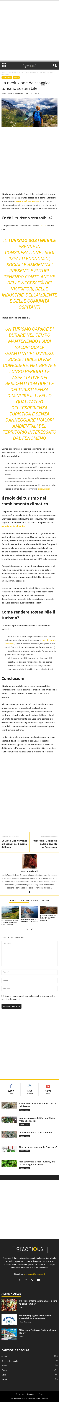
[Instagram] (27, 1280)
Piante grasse (24, 1110)
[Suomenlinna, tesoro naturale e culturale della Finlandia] (10, 912)
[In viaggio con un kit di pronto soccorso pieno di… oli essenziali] (48, 910)
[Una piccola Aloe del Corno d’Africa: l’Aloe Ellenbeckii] (9, 1120)
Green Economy (25, 1322)
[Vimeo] (33, 1280)
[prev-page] (27, 929)
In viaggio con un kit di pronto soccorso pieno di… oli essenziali (48, 918)
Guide (4, 1356)
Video (41, 1394)
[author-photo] (29, 861)
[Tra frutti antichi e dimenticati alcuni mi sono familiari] (9, 1305)
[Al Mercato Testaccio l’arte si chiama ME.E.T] (9, 1334)
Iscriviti (48, 1085)
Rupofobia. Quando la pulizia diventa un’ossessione (45, 844)
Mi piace (11, 1085)
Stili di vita (12, 72)
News (4, 1375)
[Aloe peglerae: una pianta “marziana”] (9, 1149)
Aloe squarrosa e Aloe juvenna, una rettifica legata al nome (37, 1163)
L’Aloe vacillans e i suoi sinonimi (35, 1132)
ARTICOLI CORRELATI (19, 900)
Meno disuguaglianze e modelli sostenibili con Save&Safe (35, 1317)
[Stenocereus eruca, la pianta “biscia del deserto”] (9, 1105)
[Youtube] (39, 1280)
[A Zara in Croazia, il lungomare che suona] (29, 912)
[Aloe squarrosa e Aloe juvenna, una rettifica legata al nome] (9, 1163)
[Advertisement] (29, 30)
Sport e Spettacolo (10, 1361)
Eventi (22, 1307)
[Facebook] (29, 892)
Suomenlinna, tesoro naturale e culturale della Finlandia (10, 922)
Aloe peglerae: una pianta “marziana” (38, 1147)
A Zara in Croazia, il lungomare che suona (29, 920)
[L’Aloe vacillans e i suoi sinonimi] (9, 1134)
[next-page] (31, 929)
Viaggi (21, 72)
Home (4, 72)
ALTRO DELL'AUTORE (40, 900)
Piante (4, 1370)
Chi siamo (20, 1394)
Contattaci (31, 1394)
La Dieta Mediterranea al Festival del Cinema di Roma (14, 844)
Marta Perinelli (15, 93)
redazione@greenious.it (34, 1274)
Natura (4, 1379)
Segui (29, 1085)
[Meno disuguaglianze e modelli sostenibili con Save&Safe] (9, 1319)
